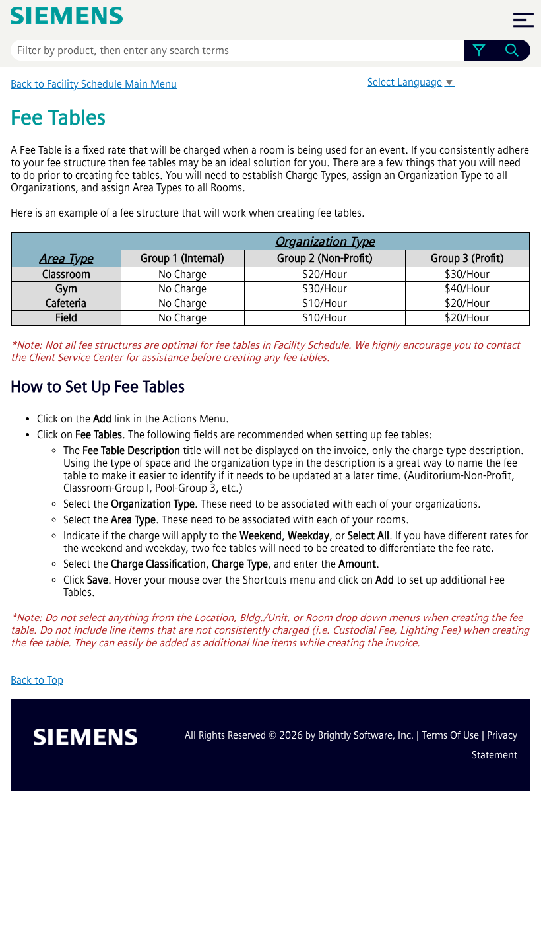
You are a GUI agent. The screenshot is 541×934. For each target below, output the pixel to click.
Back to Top (37, 680)
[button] (478, 50)
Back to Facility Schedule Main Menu (94, 84)
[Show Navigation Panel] (523, 20)
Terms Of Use (450, 735)
